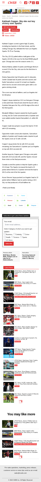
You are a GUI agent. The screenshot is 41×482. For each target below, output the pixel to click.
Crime (27, 234)
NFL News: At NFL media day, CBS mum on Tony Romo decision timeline (26, 383)
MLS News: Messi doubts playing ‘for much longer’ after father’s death (26, 327)
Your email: (8, 221)
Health (8, 237)
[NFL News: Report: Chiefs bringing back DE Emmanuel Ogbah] (8, 320)
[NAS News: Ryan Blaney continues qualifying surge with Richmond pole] (8, 375)
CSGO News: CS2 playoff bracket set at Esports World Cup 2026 (26, 293)
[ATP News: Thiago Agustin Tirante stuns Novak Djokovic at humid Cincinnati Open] (8, 353)
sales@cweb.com (20, 473)
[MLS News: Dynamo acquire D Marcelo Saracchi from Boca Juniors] (8, 398)
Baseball (17, 307)
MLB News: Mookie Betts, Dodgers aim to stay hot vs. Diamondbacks (10, 257)
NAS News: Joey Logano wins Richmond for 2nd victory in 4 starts (25, 282)
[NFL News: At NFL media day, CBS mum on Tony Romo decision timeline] (8, 387)
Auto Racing (18, 285)
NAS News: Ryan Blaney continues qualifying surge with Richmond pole (25, 372)
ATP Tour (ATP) (18, 354)
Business (9, 234)
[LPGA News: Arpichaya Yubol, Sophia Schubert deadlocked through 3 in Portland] (8, 364)
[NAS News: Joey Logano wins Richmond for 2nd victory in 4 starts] (8, 286)
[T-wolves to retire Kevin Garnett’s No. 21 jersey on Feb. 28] (8, 342)
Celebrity (19, 234)
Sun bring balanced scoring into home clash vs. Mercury (28, 256)
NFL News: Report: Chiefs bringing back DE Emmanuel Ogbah (25, 316)
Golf (16, 275)
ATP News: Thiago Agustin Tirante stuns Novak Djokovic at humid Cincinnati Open (25, 350)
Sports (9, 16)
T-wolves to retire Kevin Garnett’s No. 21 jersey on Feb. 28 (26, 338)
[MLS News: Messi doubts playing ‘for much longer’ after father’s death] (8, 331)
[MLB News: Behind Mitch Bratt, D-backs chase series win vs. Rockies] (8, 308)
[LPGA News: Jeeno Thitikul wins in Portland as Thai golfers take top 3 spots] (8, 275)
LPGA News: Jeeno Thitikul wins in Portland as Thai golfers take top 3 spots (25, 272)
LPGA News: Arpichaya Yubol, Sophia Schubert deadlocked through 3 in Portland (26, 362)
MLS (16, 330)
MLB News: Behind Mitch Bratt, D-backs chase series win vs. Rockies (25, 305)
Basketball (15, 16)
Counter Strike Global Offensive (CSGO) (25, 296)
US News (9, 240)
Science (16, 237)
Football (17, 319)
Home (4, 16)
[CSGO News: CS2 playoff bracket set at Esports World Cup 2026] (8, 297)
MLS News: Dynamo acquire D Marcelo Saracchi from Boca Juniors (26, 394)
